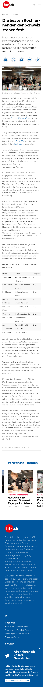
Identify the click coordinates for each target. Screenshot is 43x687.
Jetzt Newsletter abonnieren (17, 680)
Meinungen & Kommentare (17, 633)
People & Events (24, 630)
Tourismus (9, 630)
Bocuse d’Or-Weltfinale (21, 118)
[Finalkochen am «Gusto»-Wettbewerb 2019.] (21, 78)
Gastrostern (19, 144)
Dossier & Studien (13, 637)
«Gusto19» (19, 141)
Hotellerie (9, 626)
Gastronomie (22, 626)
